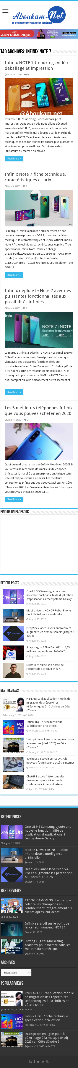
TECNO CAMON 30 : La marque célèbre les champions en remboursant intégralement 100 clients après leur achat (49, 906)
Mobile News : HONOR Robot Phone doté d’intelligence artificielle (46, 854)
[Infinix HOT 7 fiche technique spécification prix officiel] (13, 727)
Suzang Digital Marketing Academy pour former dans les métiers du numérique (47, 945)
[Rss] (30, 1061)
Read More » (14, 158)
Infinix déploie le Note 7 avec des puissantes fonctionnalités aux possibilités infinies (38, 296)
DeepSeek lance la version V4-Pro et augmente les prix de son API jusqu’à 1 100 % (50, 631)
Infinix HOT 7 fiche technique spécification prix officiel (46, 1018)
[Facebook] (34, 1061)
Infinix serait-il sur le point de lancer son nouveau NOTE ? (47, 925)
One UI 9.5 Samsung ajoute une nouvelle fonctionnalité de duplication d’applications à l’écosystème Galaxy (49, 595)
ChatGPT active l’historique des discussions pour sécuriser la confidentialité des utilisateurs (45, 780)
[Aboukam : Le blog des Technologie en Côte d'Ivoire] (39, 14)
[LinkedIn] (43, 1061)
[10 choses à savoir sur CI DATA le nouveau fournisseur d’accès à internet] (13, 764)
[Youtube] (47, 1061)
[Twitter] (38, 1061)
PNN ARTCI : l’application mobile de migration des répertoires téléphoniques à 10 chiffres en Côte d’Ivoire (49, 999)
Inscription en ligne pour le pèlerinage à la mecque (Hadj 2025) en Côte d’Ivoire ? (50, 743)
